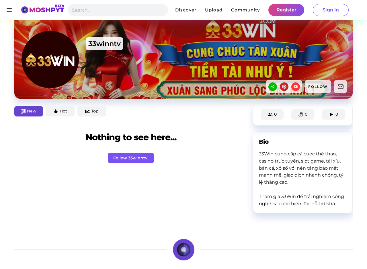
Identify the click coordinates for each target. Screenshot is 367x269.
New (31, 111)
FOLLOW (318, 86)
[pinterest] (284, 86)
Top (95, 111)
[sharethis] (272, 86)
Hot (63, 111)
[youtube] (295, 86)
